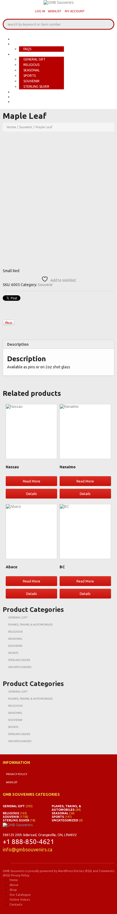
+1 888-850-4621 (28, 841)
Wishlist (54, 11)
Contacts (22, 101)
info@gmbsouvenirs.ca (27, 849)
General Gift (34, 59)
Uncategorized (20, 667)
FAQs (27, 49)
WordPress (65, 871)
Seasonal (31, 70)
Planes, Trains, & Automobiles (30, 624)
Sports (29, 75)
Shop (17, 54)
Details (31, 494)
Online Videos (27, 97)
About (19, 44)
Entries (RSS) (83, 871)
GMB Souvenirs (13, 871)
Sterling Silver (36, 86)
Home (18, 39)
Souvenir (31, 81)
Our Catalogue (28, 92)
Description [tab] (18, 344)
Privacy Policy (16, 774)
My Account (75, 11)
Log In (40, 11)
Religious (31, 64)
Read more (31, 481)
